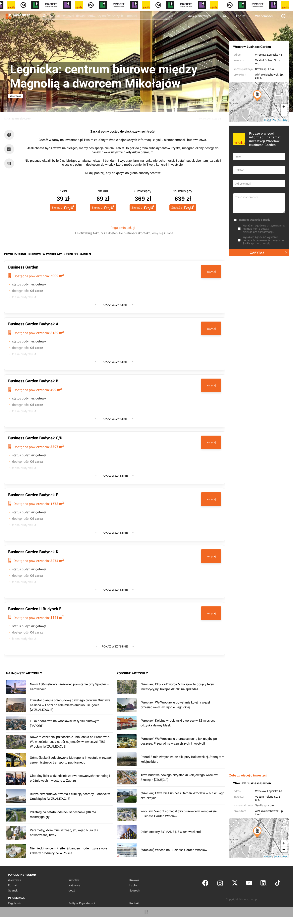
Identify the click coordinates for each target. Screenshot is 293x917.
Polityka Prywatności (82, 903)
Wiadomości (264, 16)
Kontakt (134, 903)
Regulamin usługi (123, 228)
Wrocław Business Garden (252, 47)
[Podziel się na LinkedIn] (9, 149)
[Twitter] (235, 884)
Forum (240, 16)
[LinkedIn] (263, 884)
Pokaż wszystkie (115, 304)
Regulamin (14, 903)
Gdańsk (13, 890)
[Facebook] (205, 884)
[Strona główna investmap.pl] (18, 16)
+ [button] (283, 106)
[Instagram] (220, 884)
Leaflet (267, 120)
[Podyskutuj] (10, 163)
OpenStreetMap (280, 120)
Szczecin (134, 890)
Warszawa (14, 880)
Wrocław (260, 54)
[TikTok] (278, 884)
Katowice (74, 885)
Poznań (13, 885)
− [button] (283, 112)
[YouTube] (249, 884)
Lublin (133, 885)
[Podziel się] (10, 135)
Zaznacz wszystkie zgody (254, 219)
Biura (222, 16)
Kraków (134, 880)
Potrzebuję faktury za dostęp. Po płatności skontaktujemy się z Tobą (125, 233)
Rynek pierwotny (197, 16)
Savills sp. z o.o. (265, 69)
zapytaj (211, 271)
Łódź (72, 890)
